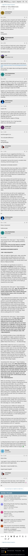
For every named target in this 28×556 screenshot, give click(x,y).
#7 (26, 151)
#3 (26, 61)
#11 (26, 478)
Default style (5, 548)
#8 (26, 222)
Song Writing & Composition (16, 521)
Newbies (11, 515)
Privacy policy (18, 550)
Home (2, 552)
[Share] (25, 17)
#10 (26, 455)
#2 (26, 43)
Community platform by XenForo (13, 554)
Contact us (3, 550)
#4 (26, 79)
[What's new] (23, 1)
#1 (26, 17)
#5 (26, 106)
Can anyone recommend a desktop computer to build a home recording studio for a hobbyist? (14, 527)
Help (23, 550)
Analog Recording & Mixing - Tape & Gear (18, 499)
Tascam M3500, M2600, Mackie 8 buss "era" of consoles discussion (15, 497)
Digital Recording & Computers (14, 530)
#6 (26, 132)
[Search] (26, 1)
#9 (26, 237)
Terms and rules (10, 550)
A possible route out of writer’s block (14, 519)
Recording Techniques (13, 507)
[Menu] (2, 1)
